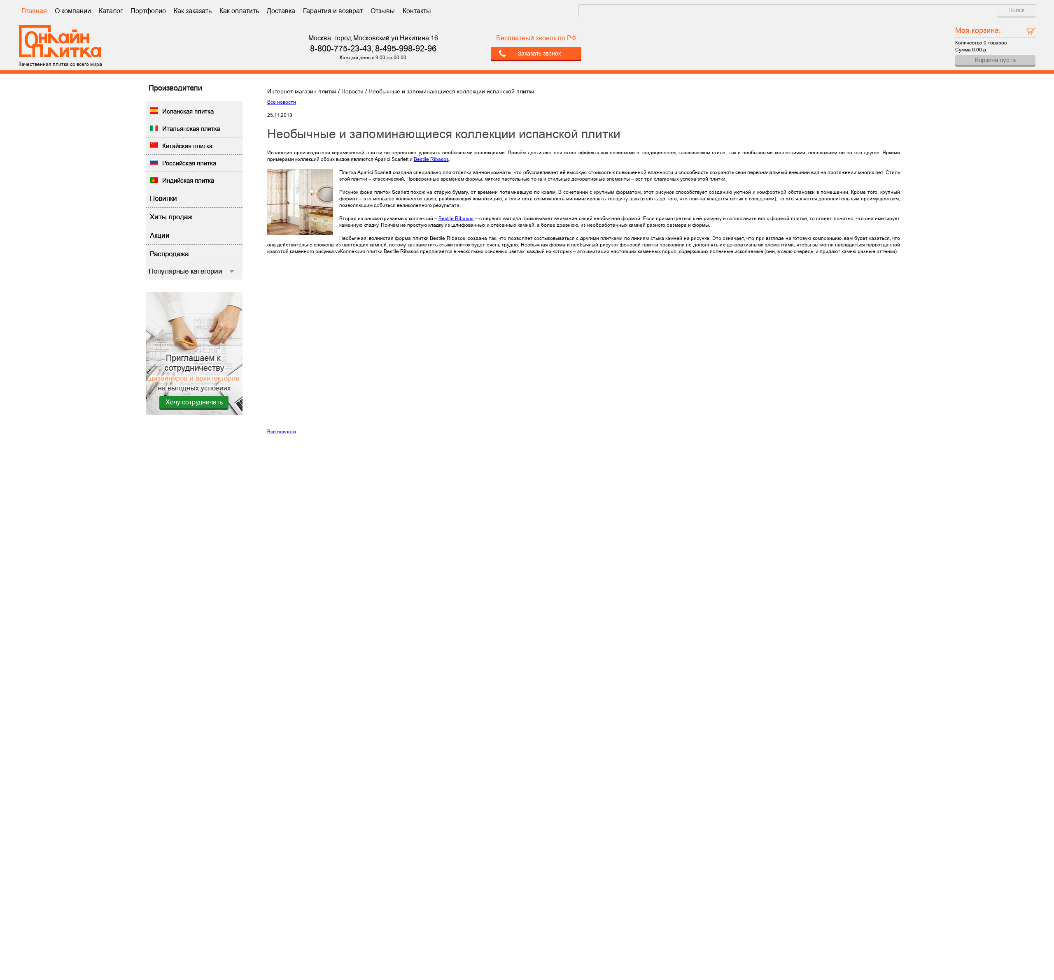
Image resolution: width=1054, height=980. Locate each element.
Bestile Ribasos (431, 159)
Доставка (281, 11)
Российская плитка (189, 163)
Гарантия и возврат (333, 11)
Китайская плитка (187, 146)
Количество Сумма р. (981, 39)
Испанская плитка (188, 111)
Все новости (281, 102)
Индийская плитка (188, 180)
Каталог (111, 11)
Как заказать (193, 11)
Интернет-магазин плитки (301, 91)
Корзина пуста (995, 60)
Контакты (417, 11)
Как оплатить (239, 11)
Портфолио (148, 11)
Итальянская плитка (191, 128)
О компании (73, 11)
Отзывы (383, 11)
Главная (34, 11)
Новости (352, 91)
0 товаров (995, 42)
